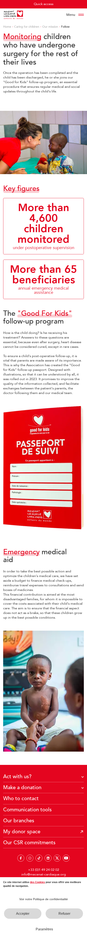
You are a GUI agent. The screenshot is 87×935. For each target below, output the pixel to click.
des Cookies (37, 882)
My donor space (21, 831)
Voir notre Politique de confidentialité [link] (43, 899)
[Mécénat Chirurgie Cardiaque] (13, 15)
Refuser (64, 913)
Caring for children (26, 26)
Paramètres (44, 929)
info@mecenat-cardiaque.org (43, 874)
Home (7, 26)
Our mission (50, 26)
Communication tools (27, 809)
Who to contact (21, 798)
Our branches (18, 820)
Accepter (22, 913)
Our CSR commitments (29, 842)
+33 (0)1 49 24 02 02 (43, 869)
